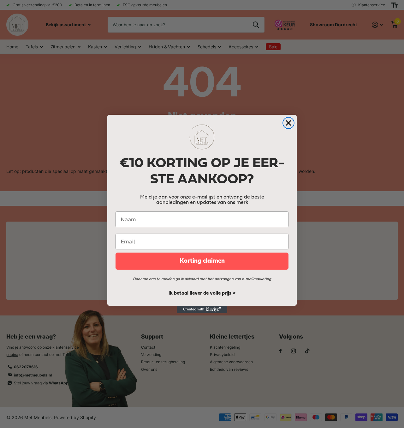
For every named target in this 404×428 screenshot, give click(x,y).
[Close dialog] (288, 123)
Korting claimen (202, 261)
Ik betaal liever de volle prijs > (202, 293)
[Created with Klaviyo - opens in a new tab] (202, 309)
